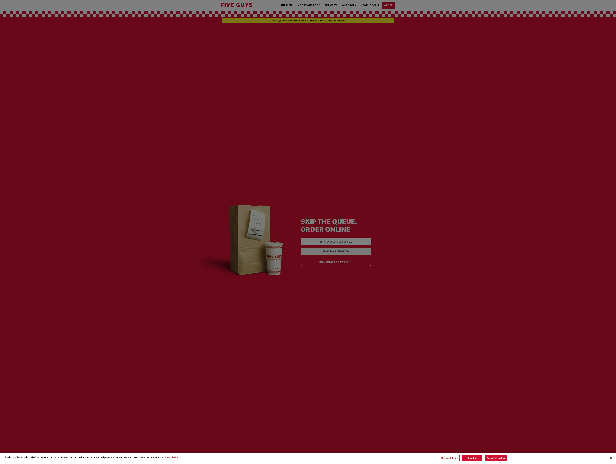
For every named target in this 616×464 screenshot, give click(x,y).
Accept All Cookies (496, 458)
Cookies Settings (449, 458)
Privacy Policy (171, 457)
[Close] (610, 458)
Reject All (472, 458)
